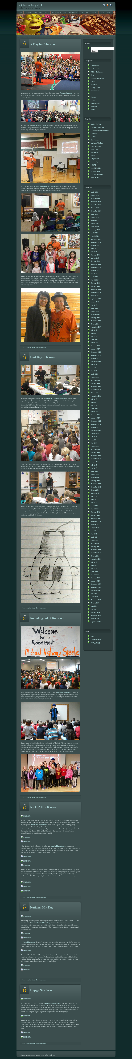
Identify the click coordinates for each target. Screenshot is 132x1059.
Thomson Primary (66, 93)
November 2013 (96, 458)
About (102, 12)
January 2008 (95, 612)
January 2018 (95, 317)
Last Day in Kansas (43, 357)
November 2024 (96, 211)
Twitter (93, 100)
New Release (95, 91)
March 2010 (94, 575)
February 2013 (95, 477)
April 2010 (94, 571)
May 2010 (94, 568)
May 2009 (94, 593)
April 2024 (94, 214)
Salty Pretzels (95, 158)
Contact (94, 12)
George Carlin (95, 87)
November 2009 (96, 587)
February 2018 (95, 314)
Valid (95, 642)
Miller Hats (94, 149)
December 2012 (96, 483)
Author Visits (31, 347)
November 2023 (96, 220)
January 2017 (95, 349)
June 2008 (94, 606)
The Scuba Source (97, 174)
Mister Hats (94, 152)
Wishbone (94, 106)
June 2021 (94, 248)
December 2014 (96, 421)
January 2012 (95, 515)
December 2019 (96, 264)
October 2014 (95, 427)
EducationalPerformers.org (100, 130)
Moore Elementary (29, 942)
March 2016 (94, 377)
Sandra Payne (95, 162)
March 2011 (94, 540)
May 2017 (94, 336)
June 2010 (94, 565)
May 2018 (94, 305)
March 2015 (94, 411)
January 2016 (95, 383)
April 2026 (94, 192)
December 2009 (96, 584)
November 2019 (96, 267)
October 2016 (95, 358)
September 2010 (96, 559)
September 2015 (96, 396)
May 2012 (94, 502)
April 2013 (94, 471)
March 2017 (94, 342)
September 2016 (96, 361)
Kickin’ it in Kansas (43, 807)
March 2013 (94, 474)
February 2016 (95, 380)
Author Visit (95, 65)
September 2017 (96, 327)
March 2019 (94, 280)
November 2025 (96, 205)
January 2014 (95, 452)
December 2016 (96, 352)
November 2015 (96, 389)
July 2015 (94, 399)
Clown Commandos (97, 78)
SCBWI (93, 165)
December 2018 (96, 289)
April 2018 (94, 308)
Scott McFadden (96, 168)
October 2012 (95, 490)
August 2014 (95, 433)
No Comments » (41, 347)
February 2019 (95, 283)
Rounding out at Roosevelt (47, 618)
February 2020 (95, 261)
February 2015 (95, 415)
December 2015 (96, 386)
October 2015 (95, 393)
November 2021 (96, 242)
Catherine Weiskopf (97, 127)
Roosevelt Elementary (64, 692)
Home (20, 12)
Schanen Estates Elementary (40, 923)
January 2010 (95, 581)
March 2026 (94, 195)
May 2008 (94, 609)
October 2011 (95, 524)
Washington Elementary (39, 824)
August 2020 (95, 258)
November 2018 (96, 292)
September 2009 (96, 590)
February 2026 (95, 198)
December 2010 (96, 549)
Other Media (84, 12)
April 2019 (94, 277)
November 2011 (96, 521)
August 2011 (95, 527)
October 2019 (95, 270)
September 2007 (96, 621)
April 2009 (94, 596)
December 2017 (96, 320)
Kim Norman (95, 140)
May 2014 (94, 443)
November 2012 (96, 487)
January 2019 (95, 286)
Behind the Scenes (97, 72)
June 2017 (94, 333)
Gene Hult (94, 133)
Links (109, 12)
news (92, 94)
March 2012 (94, 509)
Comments (96, 639)
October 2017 (95, 324)
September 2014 (96, 430)
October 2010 (95, 556)
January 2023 (95, 230)
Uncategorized (95, 103)
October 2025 (95, 208)
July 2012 (94, 496)
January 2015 (95, 418)
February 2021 (95, 255)
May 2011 (94, 534)
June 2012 (94, 499)
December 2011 (96, 518)
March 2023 (94, 223)
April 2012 (94, 506)
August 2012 (95, 493)
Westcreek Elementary (52, 1003)
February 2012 (95, 512)
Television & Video (59, 12)
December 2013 (96, 455)
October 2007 (95, 618)
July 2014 (94, 437)
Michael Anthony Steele (31, 5)
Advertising (73, 12)
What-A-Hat (95, 177)
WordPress (51, 1055)
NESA (93, 155)
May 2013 (94, 468)
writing (93, 109)
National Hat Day (41, 907)
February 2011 (95, 543)
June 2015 (94, 402)
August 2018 (95, 302)
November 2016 (96, 355)
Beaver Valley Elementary (40, 125)
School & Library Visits (33, 12)
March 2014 (94, 446)
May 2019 (94, 274)
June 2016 (94, 368)
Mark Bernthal (96, 146)
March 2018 (94, 311)
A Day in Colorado (42, 44)
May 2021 (94, 251)
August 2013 (95, 462)
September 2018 (96, 299)
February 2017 (95, 346)
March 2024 (94, 217)
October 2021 (95, 245)
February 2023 (95, 226)
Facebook (94, 84)
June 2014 (94, 440)
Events (93, 81)
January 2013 (95, 480)
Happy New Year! (41, 990)
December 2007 (96, 615)
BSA (92, 75)
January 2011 (95, 546)
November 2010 (96, 552)
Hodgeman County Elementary (55, 398)
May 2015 (94, 405)
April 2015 (94, 408)
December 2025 (96, 201)
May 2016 (94, 371)
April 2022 (94, 233)
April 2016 (94, 374)
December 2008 (96, 600)
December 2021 (96, 239)
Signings (93, 97)
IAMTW (93, 137)
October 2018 (95, 295)
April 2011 (94, 537)
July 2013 (94, 465)
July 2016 (94, 364)
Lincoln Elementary (57, 846)
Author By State (96, 124)
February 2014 (95, 449)
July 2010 (94, 562)
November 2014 (96, 424)
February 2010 (95, 578)
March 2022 (94, 236)
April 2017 (94, 339)
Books (46, 12)
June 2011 (94, 531)
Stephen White (95, 171)
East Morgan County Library (46, 186)
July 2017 (94, 330)
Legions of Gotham (97, 143)
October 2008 (95, 603)
